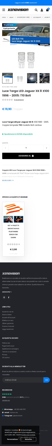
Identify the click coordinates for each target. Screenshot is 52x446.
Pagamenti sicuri (8, 346)
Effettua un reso (7, 320)
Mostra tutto (7, 180)
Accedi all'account (8, 318)
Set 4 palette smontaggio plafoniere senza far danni (13, 231)
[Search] (36, 10)
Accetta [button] (28, 439)
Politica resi (6, 343)
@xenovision (17, 416)
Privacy (4, 355)
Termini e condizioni (9, 352)
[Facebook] (9, 297)
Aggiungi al (25, 155)
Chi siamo (6, 358)
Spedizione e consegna (10, 349)
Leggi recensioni (8, 329)
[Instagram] (4, 297)
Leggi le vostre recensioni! (26, 3)
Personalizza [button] (12, 439)
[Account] (42, 10)
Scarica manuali (8, 326)
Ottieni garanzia (8, 323)
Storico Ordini (6, 315)
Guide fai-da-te (7, 312)
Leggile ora (6, 400)
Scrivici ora (14, 413)
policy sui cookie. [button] (28, 435)
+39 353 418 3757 (20, 409)
